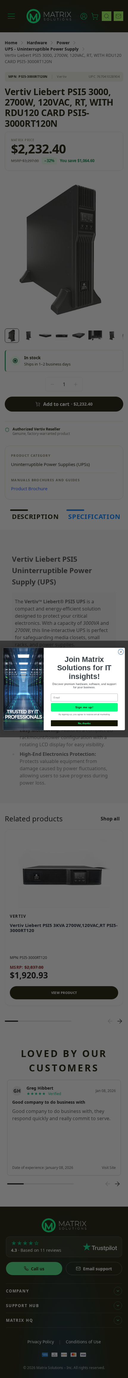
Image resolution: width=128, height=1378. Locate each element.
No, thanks (84, 723)
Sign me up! (84, 707)
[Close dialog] (121, 651)
